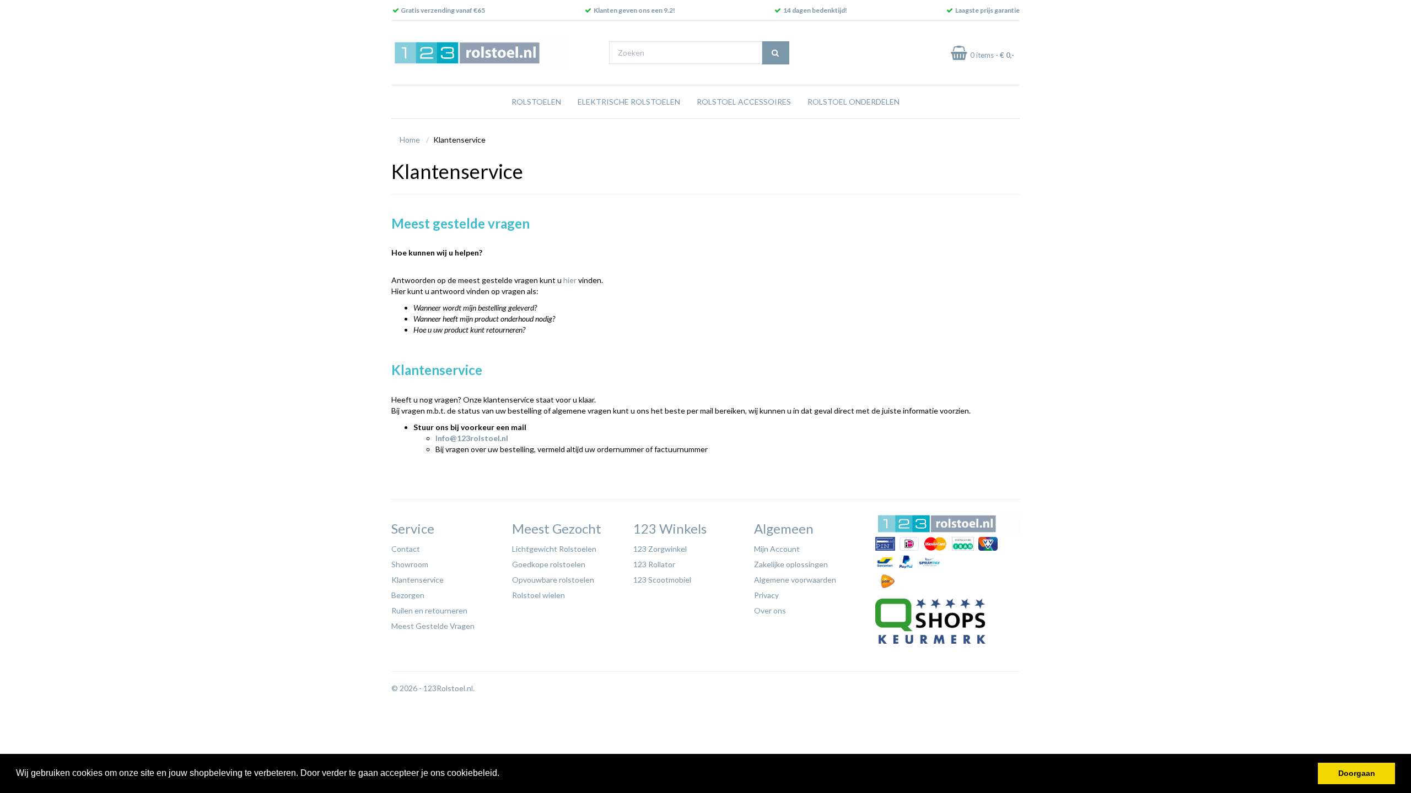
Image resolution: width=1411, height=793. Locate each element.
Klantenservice (417, 579)
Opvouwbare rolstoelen (553, 579)
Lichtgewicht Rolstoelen (554, 548)
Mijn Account (777, 548)
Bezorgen (407, 595)
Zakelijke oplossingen (791, 564)
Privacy (766, 595)
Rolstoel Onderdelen (853, 101)
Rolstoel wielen (538, 595)
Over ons (770, 610)
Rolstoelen (536, 101)
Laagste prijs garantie (987, 10)
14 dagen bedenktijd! (815, 10)
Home (410, 139)
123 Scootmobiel (662, 579)
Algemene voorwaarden (795, 579)
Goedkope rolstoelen (548, 564)
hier (570, 280)
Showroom (409, 564)
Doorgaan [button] (1356, 773)
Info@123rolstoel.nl (471, 438)
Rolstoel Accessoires (744, 101)
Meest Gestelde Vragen (433, 626)
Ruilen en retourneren (429, 610)
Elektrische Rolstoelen (629, 101)
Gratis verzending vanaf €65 (443, 10)
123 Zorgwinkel (660, 548)
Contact (405, 548)
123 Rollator (654, 564)
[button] (503, 774)
